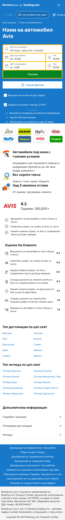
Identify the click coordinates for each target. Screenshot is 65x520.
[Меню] (58, 5)
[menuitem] (32, 14)
